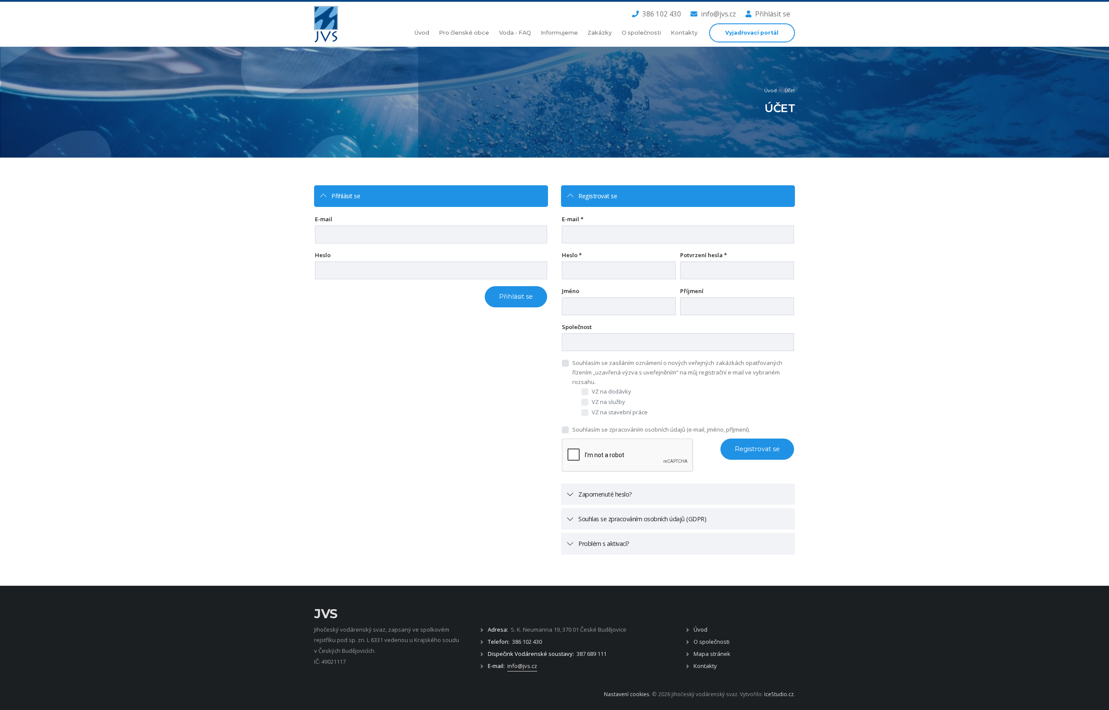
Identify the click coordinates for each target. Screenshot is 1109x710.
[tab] (431, 196)
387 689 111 (591, 654)
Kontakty (684, 32)
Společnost (577, 327)
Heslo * (572, 255)
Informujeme (559, 32)
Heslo (323, 255)
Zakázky (599, 32)
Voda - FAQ (515, 32)
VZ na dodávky (611, 391)
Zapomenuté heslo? (605, 494)
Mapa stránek (712, 654)
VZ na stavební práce (620, 412)
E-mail (323, 219)
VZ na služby (608, 402)
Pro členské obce (464, 32)
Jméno (570, 291)
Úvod (422, 32)
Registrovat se (597, 196)
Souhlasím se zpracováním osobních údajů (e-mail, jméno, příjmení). (661, 429)
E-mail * (573, 219)
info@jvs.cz (718, 14)
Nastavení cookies (626, 694)
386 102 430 (661, 14)
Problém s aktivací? (603, 543)
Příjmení (692, 291)
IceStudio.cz (779, 694)
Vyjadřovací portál (751, 32)
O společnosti (641, 32)
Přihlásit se (772, 14)
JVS (325, 613)
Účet (790, 90)
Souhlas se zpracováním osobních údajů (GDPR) (642, 519)
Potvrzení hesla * (703, 255)
